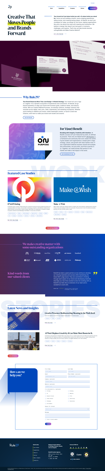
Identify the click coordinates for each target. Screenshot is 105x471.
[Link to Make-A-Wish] (75, 189)
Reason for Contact (50, 406)
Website (50, 384)
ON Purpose (90, 136)
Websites (45, 213)
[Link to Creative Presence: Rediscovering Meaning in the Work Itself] (23, 321)
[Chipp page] (86, 454)
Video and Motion (39, 215)
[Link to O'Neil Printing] (29, 189)
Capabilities (61, 8)
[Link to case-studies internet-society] (27, 260)
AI (47, 393)
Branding (40, 213)
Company (72, 8)
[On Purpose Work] (72, 454)
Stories (82, 8)
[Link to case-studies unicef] (57, 253)
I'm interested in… (53, 389)
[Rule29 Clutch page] (79, 454)
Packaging (14, 215)
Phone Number (74, 374)
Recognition (47, 341)
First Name (47, 369)
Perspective (47, 318)
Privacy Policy (88, 468)
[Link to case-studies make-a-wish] (47, 253)
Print (9, 215)
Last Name (70, 369)
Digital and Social (34, 213)
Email (46, 374)
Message (47, 412)
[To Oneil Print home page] (75, 459)
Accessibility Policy (11, 469)
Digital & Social (50, 395)
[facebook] (73, 448)
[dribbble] (81, 448)
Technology (58, 318)
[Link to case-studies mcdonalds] (27, 253)
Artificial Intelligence (26, 213)
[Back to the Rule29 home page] (10, 6)
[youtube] (86, 448)
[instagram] (79, 448)
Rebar (84, 468)
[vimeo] (84, 448)
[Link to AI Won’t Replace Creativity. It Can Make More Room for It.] (23, 341)
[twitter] (76, 448)
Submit (48, 423)
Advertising (32, 215)
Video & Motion (50, 398)
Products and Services (12, 213)
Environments (20, 215)
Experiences (26, 215)
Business (53, 341)
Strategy (19, 213)
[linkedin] (71, 448)
